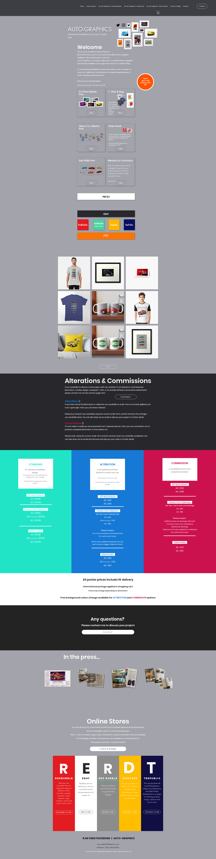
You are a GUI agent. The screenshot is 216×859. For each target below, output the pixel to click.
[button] (158, 12)
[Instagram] (123, 25)
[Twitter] (118, 25)
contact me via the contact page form (88, 393)
